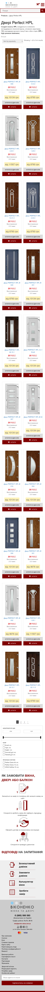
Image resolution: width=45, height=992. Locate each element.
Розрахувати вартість (9, 968)
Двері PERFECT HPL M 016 (12, 485)
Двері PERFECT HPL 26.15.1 (12, 351)
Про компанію (7, 936)
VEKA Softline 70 (10, 767)
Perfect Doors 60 (10, 762)
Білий (7, 745)
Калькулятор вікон (26, 883)
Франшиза (5, 963)
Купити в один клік (12, 103)
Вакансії (4, 951)
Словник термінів (8, 942)
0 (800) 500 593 (22, 915)
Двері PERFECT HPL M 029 (12, 284)
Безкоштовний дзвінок (27, 865)
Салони (4, 938)
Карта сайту (6, 944)
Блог (3, 940)
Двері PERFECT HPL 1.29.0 (33, 150)
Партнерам (6, 961)
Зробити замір (23, 892)
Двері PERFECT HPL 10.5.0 (33, 83)
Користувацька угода (9, 947)
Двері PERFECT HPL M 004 (33, 485)
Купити (13, 107)
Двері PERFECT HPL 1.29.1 (33, 619)
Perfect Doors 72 (10, 765)
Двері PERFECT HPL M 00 (33, 417)
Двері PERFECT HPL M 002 (12, 619)
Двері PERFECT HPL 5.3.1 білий (33, 351)
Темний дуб (9, 755)
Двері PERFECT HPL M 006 (12, 552)
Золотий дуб (9, 752)
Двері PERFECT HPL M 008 (12, 83)
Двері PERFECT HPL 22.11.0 (33, 686)
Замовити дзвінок (24, 874)
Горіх (6, 748)
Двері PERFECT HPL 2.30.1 (12, 150)
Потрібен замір (7, 971)
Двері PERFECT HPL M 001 (33, 284)
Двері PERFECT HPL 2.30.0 (33, 217)
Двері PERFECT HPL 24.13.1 (12, 686)
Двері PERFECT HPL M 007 (12, 418)
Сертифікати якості (8, 956)
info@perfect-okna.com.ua (22, 924)
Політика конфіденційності (11, 949)
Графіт (7, 750)
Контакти (5, 959)
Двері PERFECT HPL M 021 (33, 552)
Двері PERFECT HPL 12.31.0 (12, 217)
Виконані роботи (7, 954)
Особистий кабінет (8, 973)
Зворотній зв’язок (8, 966)
